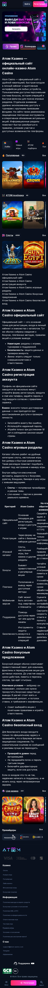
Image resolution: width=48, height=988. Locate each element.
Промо (13, 46)
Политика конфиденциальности (15, 915)
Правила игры (8, 928)
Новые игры (19, 146)
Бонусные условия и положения (15, 907)
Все (44, 155)
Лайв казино (7, 883)
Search (41, 985)
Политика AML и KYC (10, 911)
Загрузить (16, 29)
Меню (6, 985)
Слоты (5, 870)
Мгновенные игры (10, 888)
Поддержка (24, 963)
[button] (37, 34)
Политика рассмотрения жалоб (15, 937)
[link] (10, 837)
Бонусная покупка (10, 892)
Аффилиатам (8, 954)
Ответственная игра (10, 920)
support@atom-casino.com (13, 947)
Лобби (7, 146)
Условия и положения (11, 932)
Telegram (6, 951)
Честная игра (8, 924)
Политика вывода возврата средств (16, 902)
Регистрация (39, 4)
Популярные (7, 879)
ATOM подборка (32, 146)
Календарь (30, 46)
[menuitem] (10, 870)
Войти (27, 4)
